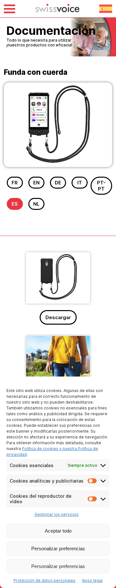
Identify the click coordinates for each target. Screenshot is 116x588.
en (36, 183)
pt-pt (101, 186)
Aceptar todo (58, 531)
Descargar (58, 317)
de (58, 183)
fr (15, 183)
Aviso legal (92, 580)
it (79, 183)
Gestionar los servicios (56, 514)
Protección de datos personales (44, 580)
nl (36, 204)
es (15, 204)
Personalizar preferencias (58, 548)
